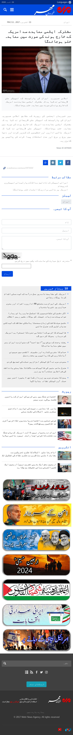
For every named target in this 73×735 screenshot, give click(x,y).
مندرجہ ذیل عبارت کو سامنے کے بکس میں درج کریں (43, 261)
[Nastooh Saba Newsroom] (66, 729)
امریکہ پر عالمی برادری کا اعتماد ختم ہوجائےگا (40, 190)
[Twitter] (41, 672)
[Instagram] (46, 672)
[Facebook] (36, 672)
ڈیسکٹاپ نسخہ (36, 684)
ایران (67, 22)
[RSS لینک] (31, 672)
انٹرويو (64, 447)
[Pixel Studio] (58, 729)
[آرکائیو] (26, 672)
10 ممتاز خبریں (56, 288)
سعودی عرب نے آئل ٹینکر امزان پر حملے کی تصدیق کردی (36, 362)
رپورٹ (66, 391)
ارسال (7, 274)
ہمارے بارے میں (35, 712)
